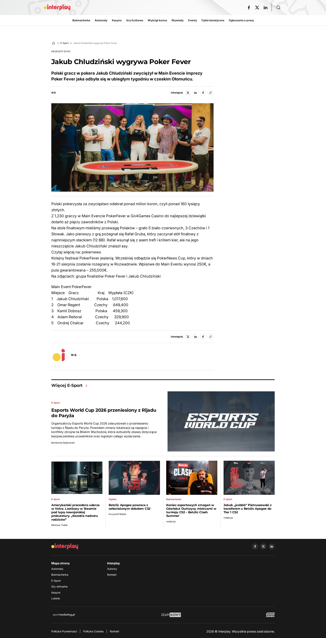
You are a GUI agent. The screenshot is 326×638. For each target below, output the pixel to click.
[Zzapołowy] (171, 615)
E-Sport (64, 43)
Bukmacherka (59, 574)
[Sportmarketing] (63, 615)
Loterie (55, 598)
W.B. (53, 93)
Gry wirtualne (59, 586)
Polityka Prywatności (64, 631)
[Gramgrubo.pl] (270, 615)
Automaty (57, 568)
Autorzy (112, 568)
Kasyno (55, 592)
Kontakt (112, 574)
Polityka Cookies (93, 631)
